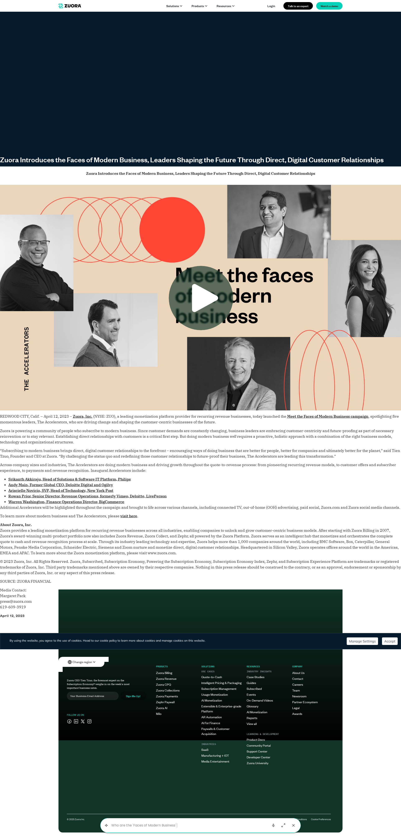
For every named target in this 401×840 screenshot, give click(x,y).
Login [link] (271, 6)
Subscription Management (218, 688)
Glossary (252, 706)
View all (252, 723)
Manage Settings (362, 641)
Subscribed (254, 688)
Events (251, 694)
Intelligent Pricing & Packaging (221, 682)
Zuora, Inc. (82, 416)
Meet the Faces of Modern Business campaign (327, 416)
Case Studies (255, 677)
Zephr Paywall (165, 702)
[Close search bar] (293, 825)
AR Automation (211, 717)
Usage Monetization (214, 694)
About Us (298, 672)
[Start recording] (273, 825)
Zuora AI (161, 707)
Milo (158, 713)
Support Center (257, 751)
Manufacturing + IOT (215, 755)
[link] (69, 5)
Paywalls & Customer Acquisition (215, 731)
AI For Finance (210, 723)
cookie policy (108, 640)
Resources (224, 6)
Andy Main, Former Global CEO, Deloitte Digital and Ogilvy (60, 484)
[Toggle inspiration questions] (106, 825)
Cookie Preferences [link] (321, 819)
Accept (389, 641)
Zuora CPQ (163, 684)
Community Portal (259, 745)
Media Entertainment (215, 761)
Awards (297, 713)
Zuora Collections (168, 690)
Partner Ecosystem (305, 702)
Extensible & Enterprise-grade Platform (221, 708)
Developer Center (258, 757)
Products (198, 6)
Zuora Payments (167, 696)
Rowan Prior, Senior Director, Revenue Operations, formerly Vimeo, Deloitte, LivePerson (87, 496)
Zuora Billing (164, 672)
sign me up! (133, 696)
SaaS (204, 749)
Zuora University (257, 763)
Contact (297, 678)
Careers (297, 684)
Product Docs (256, 739)
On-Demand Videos (260, 700)
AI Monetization (211, 700)
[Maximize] (283, 825)
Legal (295, 707)
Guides (251, 682)
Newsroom (299, 696)
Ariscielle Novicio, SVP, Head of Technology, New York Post (60, 490)
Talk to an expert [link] (298, 6)
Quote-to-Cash (211, 677)
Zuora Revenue (166, 678)
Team (296, 690)
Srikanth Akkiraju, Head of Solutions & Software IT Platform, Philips (69, 479)
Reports (252, 718)
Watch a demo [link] (329, 6)
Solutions (172, 6)
